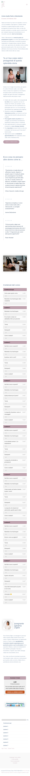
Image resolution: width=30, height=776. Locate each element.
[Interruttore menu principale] (26, 4)
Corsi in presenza (15, 761)
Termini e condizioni (14, 772)
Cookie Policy (7, 772)
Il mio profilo (15, 759)
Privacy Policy (25, 770)
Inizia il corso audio (15, 692)
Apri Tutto (4, 748)
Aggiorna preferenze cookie (23, 772)
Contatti (15, 763)
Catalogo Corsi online (15, 757)
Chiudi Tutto (11, 748)
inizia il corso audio (11, 141)
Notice (3, 772)
